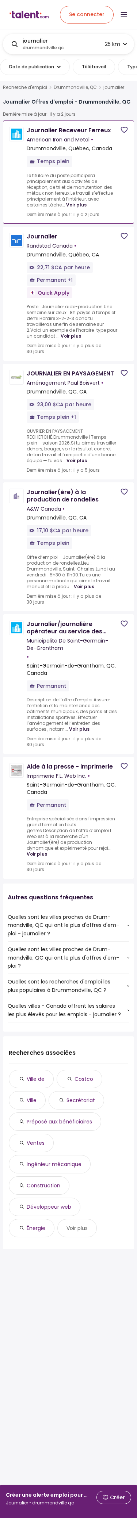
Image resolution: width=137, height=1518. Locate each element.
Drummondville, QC (75, 87)
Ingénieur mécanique (54, 1164)
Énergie (36, 1228)
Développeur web (49, 1207)
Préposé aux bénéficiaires (59, 1121)
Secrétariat (80, 1100)
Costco (84, 1079)
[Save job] (124, 130)
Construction (43, 1185)
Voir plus (76, 205)
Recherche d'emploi (25, 87)
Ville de (36, 1079)
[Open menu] (123, 14)
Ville (32, 1100)
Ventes (36, 1143)
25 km (112, 44)
